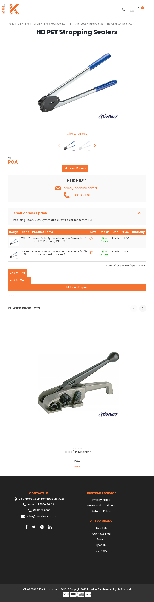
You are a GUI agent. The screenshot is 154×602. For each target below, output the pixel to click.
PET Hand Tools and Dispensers (86, 23)
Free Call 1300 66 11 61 (41, 504)
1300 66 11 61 (81, 195)
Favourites (132, 9)
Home (11, 23)
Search (124, 9)
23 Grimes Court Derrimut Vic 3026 (41, 499)
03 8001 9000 (42, 510)
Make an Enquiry (75, 168)
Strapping (23, 23)
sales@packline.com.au (81, 188)
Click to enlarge (77, 133)
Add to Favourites (91, 239)
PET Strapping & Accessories (49, 23)
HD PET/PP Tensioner (77, 452)
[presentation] (133, 308)
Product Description (30, 213)
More (77, 466)
